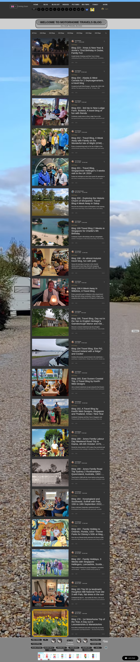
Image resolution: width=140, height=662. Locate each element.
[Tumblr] (70, 9)
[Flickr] (50, 9)
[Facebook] (38, 9)
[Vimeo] (78, 9)
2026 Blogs (43, 33)
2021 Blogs (89, 33)
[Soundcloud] (74, 9)
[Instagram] (66, 9)
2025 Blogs (52, 33)
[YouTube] (46, 9)
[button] (106, 33)
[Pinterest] (58, 9)
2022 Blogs (79, 33)
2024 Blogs (61, 33)
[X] (54, 9)
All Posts (34, 33)
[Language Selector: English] (13, 6)
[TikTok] (82, 9)
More (96, 33)
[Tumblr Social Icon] (62, 9)
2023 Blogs (70, 33)
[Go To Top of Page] (33, 9)
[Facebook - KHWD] (42, 9)
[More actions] (105, 41)
